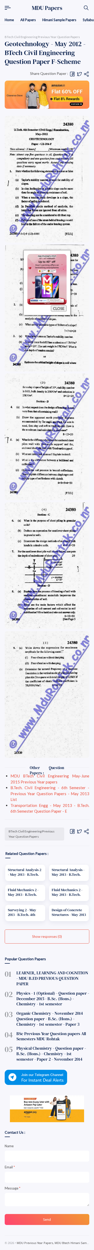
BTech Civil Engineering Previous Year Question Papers (32, 833)
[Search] (86, 8)
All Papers (28, 20)
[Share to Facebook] (72, 73)
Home (9, 20)
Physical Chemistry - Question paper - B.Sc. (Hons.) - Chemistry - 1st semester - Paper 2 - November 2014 (51, 1053)
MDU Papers (47, 8)
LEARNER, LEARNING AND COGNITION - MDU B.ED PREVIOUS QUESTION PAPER (52, 978)
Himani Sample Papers (59, 20)
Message (12, 1188)
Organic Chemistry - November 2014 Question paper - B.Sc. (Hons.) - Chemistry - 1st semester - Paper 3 (49, 1018)
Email (10, 1167)
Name (9, 1146)
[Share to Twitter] (79, 73)
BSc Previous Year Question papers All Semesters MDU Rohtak (51, 1036)
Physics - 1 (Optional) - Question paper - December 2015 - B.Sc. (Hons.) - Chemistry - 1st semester (52, 998)
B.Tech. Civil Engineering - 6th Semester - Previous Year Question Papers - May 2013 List (49, 793)
